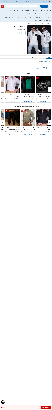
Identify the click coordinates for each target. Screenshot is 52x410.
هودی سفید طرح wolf (41, 68)
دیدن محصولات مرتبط (46, 407)
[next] (2, 89)
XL (19, 33)
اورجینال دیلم (48, 23)
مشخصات (43, 57)
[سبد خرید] (50, 6)
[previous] (49, 89)
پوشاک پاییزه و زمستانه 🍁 (39, 23)
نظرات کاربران (35, 57)
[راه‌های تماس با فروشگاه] (3, 402)
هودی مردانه (30, 23)
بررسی (49, 57)
